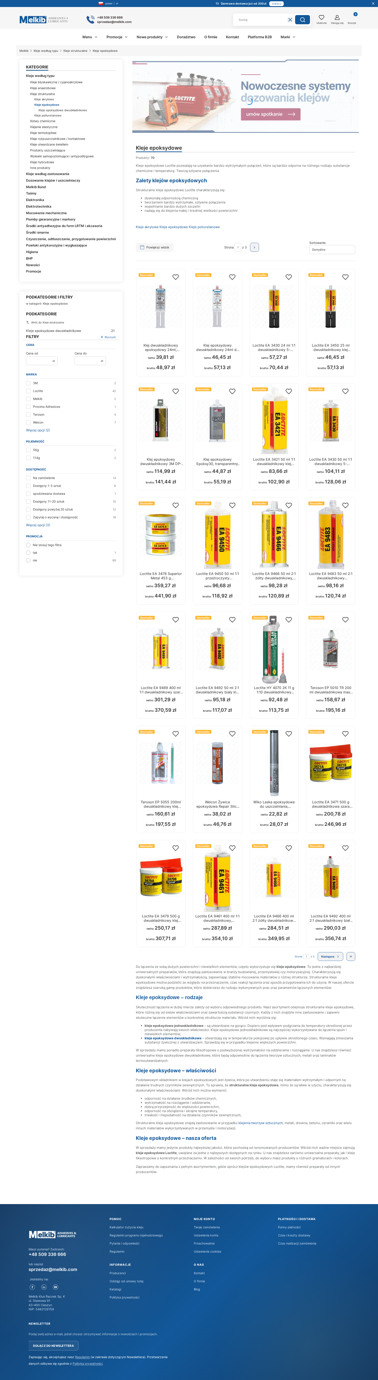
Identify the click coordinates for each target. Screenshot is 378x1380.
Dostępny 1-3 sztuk (47, 486)
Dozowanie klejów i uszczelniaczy (53, 180)
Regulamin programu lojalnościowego (136, 1235)
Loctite (38, 391)
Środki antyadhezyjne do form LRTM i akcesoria (64, 226)
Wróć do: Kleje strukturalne (47, 322)
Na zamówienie (44, 478)
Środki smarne (37, 232)
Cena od (32, 353)
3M (35, 383)
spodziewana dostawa (49, 493)
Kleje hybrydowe (42, 162)
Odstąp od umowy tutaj (126, 1281)
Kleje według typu (46, 50)
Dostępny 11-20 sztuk (49, 501)
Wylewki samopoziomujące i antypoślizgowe (62, 156)
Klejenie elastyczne (44, 127)
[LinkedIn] (43, 1287)
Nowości (33, 265)
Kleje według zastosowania (47, 174)
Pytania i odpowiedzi (124, 1243)
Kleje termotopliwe (43, 133)
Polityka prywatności (124, 1297)
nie (35, 560)
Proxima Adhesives (46, 406)
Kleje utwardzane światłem (49, 144)
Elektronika (35, 200)
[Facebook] (32, 1287)
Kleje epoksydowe (173, 227)
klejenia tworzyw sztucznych (260, 1123)
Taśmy (31, 193)
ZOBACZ (276, 3)
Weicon (38, 422)
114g (36, 458)
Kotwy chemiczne (42, 121)
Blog (197, 1289)
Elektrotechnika (38, 206)
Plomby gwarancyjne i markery (50, 219)
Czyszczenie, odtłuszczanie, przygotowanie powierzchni (71, 239)
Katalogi (115, 1289)
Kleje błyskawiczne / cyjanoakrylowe (56, 82)
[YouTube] (55, 1287)
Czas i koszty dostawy (294, 1235)
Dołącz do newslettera (53, 1345)
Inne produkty (40, 168)
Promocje (33, 271)
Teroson (38, 414)
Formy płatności (289, 1227)
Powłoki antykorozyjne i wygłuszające (56, 245)
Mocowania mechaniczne (46, 213)
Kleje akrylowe (44, 99)
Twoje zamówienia (207, 1227)
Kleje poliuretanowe (47, 115)
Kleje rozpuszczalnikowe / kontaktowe (57, 139)
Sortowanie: (317, 243)
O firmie (199, 1281)
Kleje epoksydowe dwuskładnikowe (62, 110)
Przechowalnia (204, 1243)
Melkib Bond (36, 187)
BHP (29, 258)
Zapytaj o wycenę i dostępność (55, 517)
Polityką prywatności (87, 1363)
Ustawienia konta (206, 1235)
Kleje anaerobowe (43, 88)
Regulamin (117, 1251)
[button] (302, 19)
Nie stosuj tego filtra (47, 545)
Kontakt (199, 1273)
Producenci (118, 1273)
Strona (229, 247)
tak (35, 552)
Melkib (23, 50)
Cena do (81, 353)
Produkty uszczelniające (47, 150)
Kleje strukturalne (75, 50)
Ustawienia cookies (207, 1251)
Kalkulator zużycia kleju (126, 1227)
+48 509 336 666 (47, 1254)
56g (36, 450)
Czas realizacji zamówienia (297, 1243)
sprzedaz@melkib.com (53, 1269)
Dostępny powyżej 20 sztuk (53, 509)
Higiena (32, 252)
